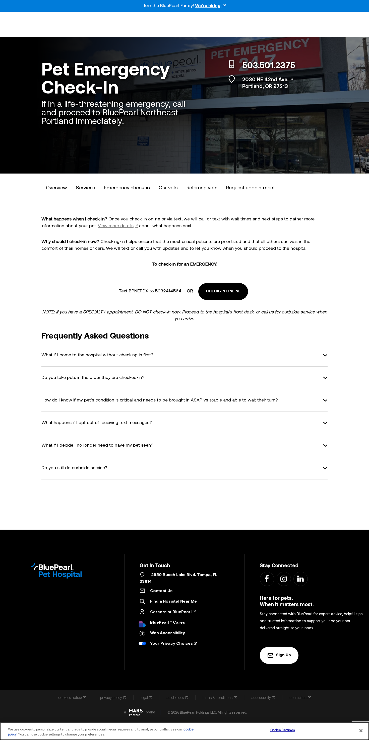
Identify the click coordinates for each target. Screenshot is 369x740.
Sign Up (283, 655)
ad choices (175, 698)
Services (85, 188)
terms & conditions (218, 698)
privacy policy (111, 698)
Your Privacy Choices (171, 644)
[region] (184, 731)
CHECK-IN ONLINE (223, 291)
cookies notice (70, 698)
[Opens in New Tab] (136, 712)
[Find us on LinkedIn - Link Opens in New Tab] (300, 579)
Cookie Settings (282, 730)
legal (144, 698)
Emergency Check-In (127, 188)
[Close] (360, 730)
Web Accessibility (167, 633)
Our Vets (168, 188)
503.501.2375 (268, 66)
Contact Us (161, 591)
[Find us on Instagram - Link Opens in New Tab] (283, 579)
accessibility (261, 698)
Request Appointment (250, 188)
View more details (116, 226)
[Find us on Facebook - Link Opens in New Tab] (267, 579)
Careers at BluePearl (171, 612)
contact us (297, 698)
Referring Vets (202, 188)
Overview (56, 188)
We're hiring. (208, 6)
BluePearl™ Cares (167, 623)
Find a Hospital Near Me (173, 602)
